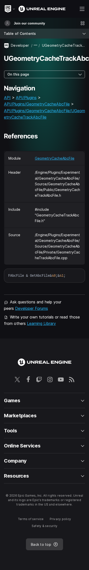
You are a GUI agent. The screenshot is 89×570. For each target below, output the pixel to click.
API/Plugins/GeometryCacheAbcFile (37, 104)
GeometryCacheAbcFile (54, 158)
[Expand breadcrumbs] (35, 45)
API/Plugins (26, 97)
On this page (18, 74)
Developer (20, 45)
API (7, 97)
